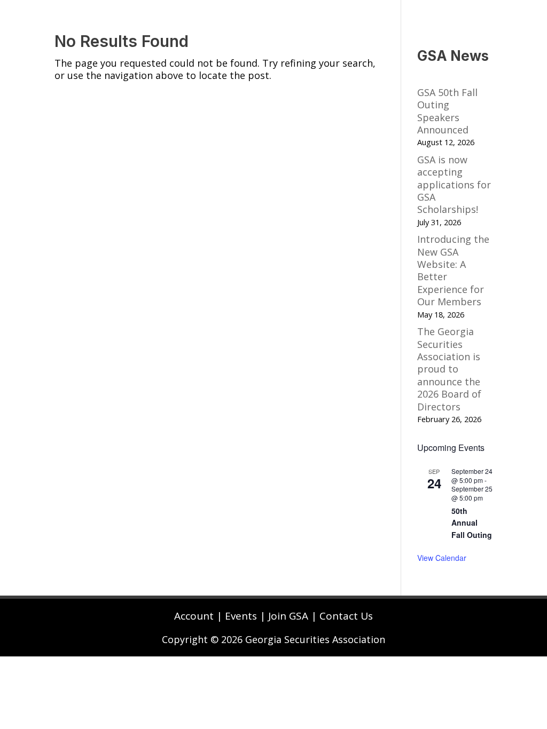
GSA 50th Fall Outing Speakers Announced (447, 111)
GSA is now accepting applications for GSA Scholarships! (454, 184)
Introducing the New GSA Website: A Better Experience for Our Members (453, 270)
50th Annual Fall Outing (471, 522)
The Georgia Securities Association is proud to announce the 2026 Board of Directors (449, 369)
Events (241, 616)
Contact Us (346, 616)
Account (194, 616)
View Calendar (441, 557)
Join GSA (288, 616)
